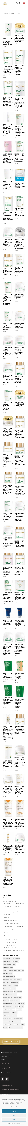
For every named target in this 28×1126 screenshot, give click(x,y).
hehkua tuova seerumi (7, 973)
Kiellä (14, 1115)
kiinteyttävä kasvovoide (8, 991)
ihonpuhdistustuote (14, 982)
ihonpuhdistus (6, 982)
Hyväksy (14, 1111)
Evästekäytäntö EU (7, 1085)
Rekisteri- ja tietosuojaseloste (10, 1089)
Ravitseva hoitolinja (10, 942)
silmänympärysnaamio (16, 1021)
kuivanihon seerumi (7, 1006)
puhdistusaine (19, 1009)
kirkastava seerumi (17, 997)
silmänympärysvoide (7, 1024)
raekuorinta (14, 1015)
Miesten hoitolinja (9, 930)
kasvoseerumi (6, 988)
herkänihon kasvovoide (7, 979)
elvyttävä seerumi (15, 961)
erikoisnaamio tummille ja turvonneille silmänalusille (13, 970)
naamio (13, 1009)
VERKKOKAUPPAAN (11, 1042)
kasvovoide (12, 988)
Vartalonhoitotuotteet (9, 945)
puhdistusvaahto (6, 1015)
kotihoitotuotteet (21, 1003)
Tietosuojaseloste (17, 1123)
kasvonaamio (15, 985)
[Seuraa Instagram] (7, 1079)
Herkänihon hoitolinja (10, 920)
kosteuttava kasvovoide (14, 1000)
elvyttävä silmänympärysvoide (9, 964)
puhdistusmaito (14, 1012)
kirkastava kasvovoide (7, 997)
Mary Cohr (21, 1006)
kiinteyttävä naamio (18, 991)
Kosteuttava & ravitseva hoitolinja (14, 950)
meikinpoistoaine (6, 1009)
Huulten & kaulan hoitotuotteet (13, 926)
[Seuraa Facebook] (2, 1079)
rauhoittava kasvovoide (7, 1018)
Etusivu (5, 13)
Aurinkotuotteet (9, 933)
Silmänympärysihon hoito (11, 923)
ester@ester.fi (5, 1068)
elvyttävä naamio (6, 961)
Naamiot (6, 917)
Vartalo (5, 898)
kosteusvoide (6, 1000)
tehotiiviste (5, 1027)
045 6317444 (5, 1064)
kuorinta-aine (15, 1006)
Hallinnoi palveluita (13, 1106)
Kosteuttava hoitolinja (10, 939)
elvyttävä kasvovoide (16, 958)
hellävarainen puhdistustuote (9, 976)
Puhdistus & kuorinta (10, 936)
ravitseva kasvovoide (18, 1018)
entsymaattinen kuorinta (8, 967)
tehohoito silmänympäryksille (18, 1024)
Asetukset (14, 1119)
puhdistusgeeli (6, 1012)
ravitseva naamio (6, 1021)
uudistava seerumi (18, 1027)
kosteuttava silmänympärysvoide (9, 1003)
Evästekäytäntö (10, 1123)
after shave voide (6, 958)
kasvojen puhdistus (7, 985)
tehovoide (11, 1027)
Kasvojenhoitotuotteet (9, 901)
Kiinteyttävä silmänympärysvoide (9, 994)
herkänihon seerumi (17, 979)
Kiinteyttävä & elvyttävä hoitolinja (14, 903)
